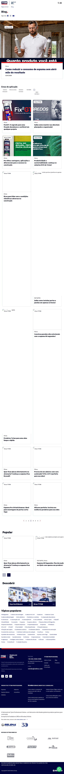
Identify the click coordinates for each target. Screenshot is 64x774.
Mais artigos (31, 685)
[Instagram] (10, 15)
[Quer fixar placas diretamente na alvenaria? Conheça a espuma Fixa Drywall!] (16, 457)
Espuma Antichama (7, 624)
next (40, 521)
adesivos (40, 614)
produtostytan (17, 637)
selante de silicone (31, 639)
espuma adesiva (32, 622)
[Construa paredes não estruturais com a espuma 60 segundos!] (47, 319)
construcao (5, 619)
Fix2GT (11, 627)
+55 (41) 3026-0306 (34, 659)
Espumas (3, 689)
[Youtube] (13, 15)
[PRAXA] (53, 747)
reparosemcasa (36, 637)
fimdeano (51, 624)
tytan (3, 642)
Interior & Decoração (5, 90)
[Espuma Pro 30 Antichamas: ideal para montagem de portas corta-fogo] (16, 493)
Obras (7, 66)
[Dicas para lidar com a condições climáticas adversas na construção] (16, 181)
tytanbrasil (11, 642)
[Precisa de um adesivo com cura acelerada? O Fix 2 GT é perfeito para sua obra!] (47, 457)
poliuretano (31, 634)
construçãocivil (27, 619)
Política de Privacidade (47, 666)
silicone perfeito (50, 639)
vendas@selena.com (35, 669)
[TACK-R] (32, 747)
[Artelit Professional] (11, 747)
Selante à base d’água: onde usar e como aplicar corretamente (54, 690)
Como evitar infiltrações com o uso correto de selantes (53, 696)
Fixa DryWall (19, 627)
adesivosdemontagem (8, 617)
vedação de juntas (22, 642)
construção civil (15, 619)
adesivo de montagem (17, 614)
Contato (46, 663)
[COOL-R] (32, 738)
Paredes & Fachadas (21, 90)
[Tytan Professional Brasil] (8, 3)
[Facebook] (7, 15)
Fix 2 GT (4, 627)
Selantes (3, 695)
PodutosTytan (22, 634)
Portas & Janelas (12, 89)
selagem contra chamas (17, 639)
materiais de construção (49, 629)
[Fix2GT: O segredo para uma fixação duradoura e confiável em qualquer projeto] (16, 110)
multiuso (40, 632)
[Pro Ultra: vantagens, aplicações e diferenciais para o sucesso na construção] (16, 146)
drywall (56, 619)
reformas (26, 637)
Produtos (57, 663)
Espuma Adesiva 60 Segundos (47, 622)
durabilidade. (5, 622)
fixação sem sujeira (7, 629)
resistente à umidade (49, 637)
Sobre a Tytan (47, 660)
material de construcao (8, 632)
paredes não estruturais (8, 634)
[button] (59, 769)
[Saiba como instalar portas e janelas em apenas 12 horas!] (47, 233)
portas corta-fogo (43, 634)
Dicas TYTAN (9, 27)
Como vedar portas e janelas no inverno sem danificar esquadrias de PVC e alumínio (36, 699)
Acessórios (17, 692)
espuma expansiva (20, 624)
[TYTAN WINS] (11, 738)
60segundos (5, 614)
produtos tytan (6, 637)
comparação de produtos (48, 617)
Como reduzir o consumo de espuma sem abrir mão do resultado (35, 691)
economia (15, 622)
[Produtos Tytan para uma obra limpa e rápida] (16, 371)
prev (24, 521)
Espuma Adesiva (5, 692)
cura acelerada (38, 619)
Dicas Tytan (48, 619)
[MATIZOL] (53, 738)
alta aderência (21, 617)
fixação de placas (43, 627)
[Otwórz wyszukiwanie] (58, 3)
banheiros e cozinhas (33, 617)
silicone (41, 639)
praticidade (53, 634)
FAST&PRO (29, 89)
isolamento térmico (34, 629)
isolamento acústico (20, 629)
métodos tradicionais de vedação (26, 632)
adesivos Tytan (50, 614)
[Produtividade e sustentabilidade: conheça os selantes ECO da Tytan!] (47, 146)
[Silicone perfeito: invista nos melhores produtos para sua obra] (47, 493)
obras (47, 632)
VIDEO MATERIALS (37, 93)
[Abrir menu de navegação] (61, 3)
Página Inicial (4, 7)
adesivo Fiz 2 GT (30, 614)
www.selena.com (21, 719)
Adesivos (16, 689)
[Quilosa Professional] (11, 755)
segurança (5, 639)
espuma (22, 622)
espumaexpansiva (33, 624)
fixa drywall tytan (30, 627)
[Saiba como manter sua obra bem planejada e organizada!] (47, 110)
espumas (43, 624)
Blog (12, 7)
